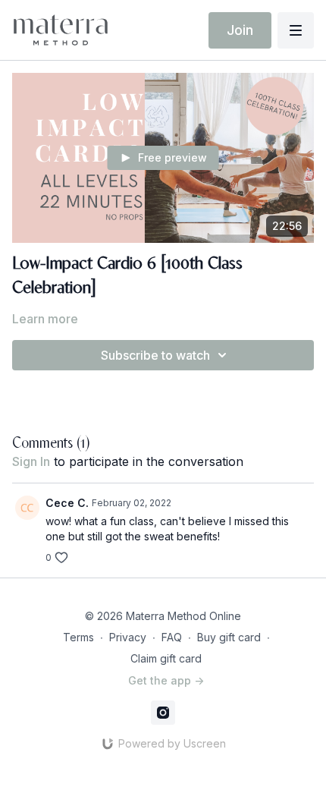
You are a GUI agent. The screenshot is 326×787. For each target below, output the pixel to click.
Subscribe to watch (155, 355)
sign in (31, 461)
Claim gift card (166, 658)
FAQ (171, 637)
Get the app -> (166, 680)
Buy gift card (229, 637)
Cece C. (67, 502)
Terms (78, 637)
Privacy (127, 637)
